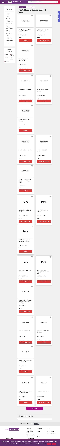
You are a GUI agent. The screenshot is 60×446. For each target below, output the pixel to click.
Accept (49, 443)
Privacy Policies (51, 433)
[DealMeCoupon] (12, 430)
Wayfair (6, 57)
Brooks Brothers (12, 55)
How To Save (58, 16)
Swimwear (8, 38)
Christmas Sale (30, 438)
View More (34, 408)
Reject (54, 443)
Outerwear (9, 33)
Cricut (6, 54)
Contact (39, 433)
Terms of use (50, 431)
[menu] (3, 2)
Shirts (7, 35)
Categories (24, 7)
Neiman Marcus (12, 58)
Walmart (6, 61)
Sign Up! (36, 424)
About (38, 431)
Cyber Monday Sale (30, 435)
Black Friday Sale (30, 431)
